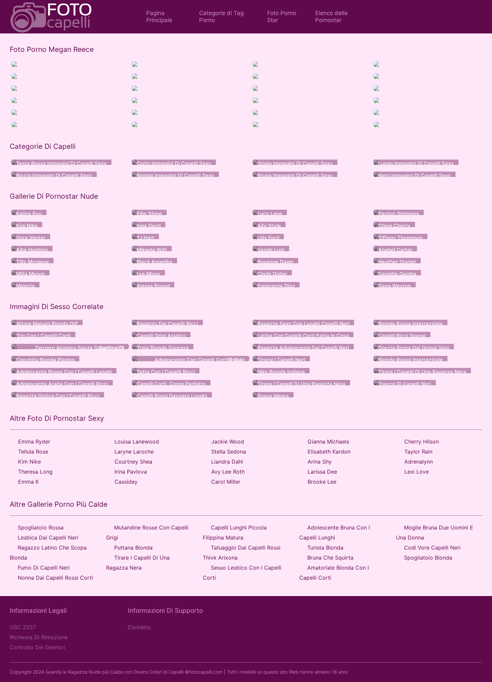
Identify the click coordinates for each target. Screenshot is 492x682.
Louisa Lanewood (136, 441)
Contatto (139, 627)
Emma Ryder (34, 441)
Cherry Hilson (421, 441)
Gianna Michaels (328, 441)
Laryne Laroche (134, 451)
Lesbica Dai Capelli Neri (48, 537)
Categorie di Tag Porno (221, 16)
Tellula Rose (33, 451)
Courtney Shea (133, 461)
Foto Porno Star (281, 16)
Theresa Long (35, 471)
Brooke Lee (322, 481)
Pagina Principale (159, 16)
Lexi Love (416, 471)
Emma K (28, 481)
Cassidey (126, 481)
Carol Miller (225, 481)
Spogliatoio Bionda (428, 557)
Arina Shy (320, 461)
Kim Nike (29, 461)
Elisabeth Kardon (329, 451)
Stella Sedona (228, 451)
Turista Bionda (325, 547)
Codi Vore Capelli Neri (432, 547)
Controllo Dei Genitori (37, 647)
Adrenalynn (418, 461)
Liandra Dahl (227, 461)
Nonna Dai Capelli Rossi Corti (55, 577)
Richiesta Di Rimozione (39, 637)
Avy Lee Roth (228, 471)
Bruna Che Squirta (330, 557)
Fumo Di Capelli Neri (44, 567)
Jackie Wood (227, 441)
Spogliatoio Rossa (41, 527)
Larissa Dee (322, 471)
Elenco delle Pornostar (331, 16)
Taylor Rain (418, 451)
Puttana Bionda (133, 547)
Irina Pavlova (130, 471)
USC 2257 (23, 627)
